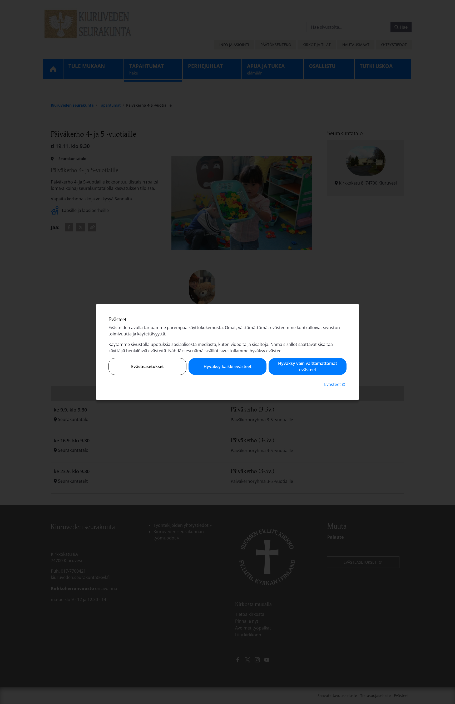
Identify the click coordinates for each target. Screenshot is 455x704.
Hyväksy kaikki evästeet (227, 366)
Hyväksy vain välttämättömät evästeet (307, 366)
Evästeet (335, 384)
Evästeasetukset (147, 366)
